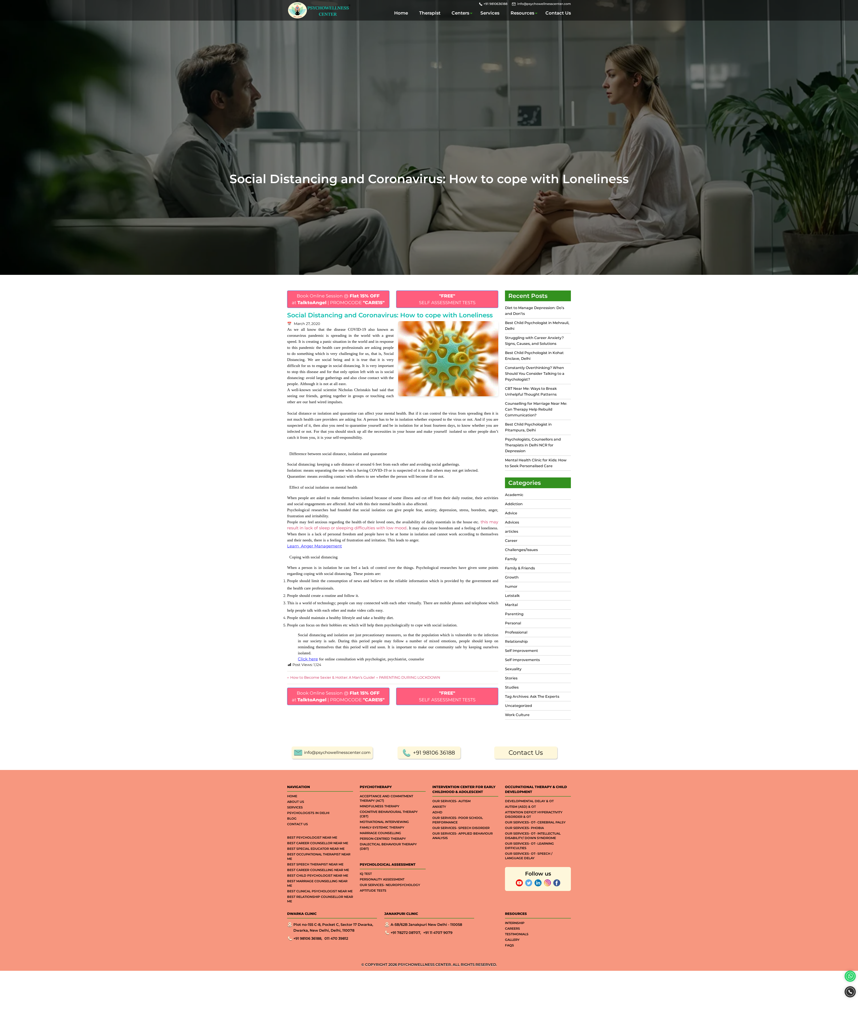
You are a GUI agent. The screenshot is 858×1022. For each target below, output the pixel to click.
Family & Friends (520, 568)
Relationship (516, 641)
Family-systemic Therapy (382, 827)
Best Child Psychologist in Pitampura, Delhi (528, 427)
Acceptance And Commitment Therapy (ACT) (386, 798)
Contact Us (558, 13)
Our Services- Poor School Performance (457, 820)
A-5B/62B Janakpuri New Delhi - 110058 (426, 924)
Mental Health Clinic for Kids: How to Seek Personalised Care (535, 463)
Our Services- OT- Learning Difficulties (529, 846)
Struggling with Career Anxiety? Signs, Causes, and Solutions (534, 341)
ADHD (437, 812)
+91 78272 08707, (406, 933)
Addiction (514, 504)
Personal (513, 623)
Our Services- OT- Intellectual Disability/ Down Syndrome (533, 835)
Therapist (429, 13)
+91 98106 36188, (307, 938)
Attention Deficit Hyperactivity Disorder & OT (533, 814)
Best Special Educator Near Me (316, 849)
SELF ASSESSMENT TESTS (447, 299)
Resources (522, 13)
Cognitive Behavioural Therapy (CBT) (389, 814)
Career (511, 541)
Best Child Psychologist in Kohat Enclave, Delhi (534, 356)
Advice (511, 513)
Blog (292, 818)
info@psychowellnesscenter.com (544, 4)
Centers (460, 13)
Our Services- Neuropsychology (390, 885)
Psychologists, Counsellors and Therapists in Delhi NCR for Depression (533, 445)
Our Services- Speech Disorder (461, 828)
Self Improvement (521, 651)
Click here (308, 659)
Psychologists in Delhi (308, 813)
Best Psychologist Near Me (312, 837)
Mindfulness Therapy (379, 806)
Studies (512, 687)
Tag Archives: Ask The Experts (532, 696)
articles (511, 531)
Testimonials (516, 934)
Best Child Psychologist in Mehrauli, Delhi (537, 326)
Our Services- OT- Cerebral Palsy (535, 822)
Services (489, 13)
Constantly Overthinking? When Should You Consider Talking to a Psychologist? (534, 374)
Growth (512, 577)
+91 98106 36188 (434, 752)
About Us (295, 802)
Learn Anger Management (314, 546)
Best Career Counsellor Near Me (317, 843)
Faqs (509, 945)
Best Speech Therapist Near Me (315, 864)
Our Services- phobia (524, 828)
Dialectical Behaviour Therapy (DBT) (388, 846)
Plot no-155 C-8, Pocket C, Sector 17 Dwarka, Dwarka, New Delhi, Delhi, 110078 (333, 927)
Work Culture (517, 715)
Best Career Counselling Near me (318, 870)
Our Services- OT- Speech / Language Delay (528, 856)
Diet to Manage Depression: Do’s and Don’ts (534, 311)
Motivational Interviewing (384, 822)
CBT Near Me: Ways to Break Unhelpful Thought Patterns (531, 391)
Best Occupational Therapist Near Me (318, 856)
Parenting (514, 614)
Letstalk (512, 596)
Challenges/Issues (521, 550)
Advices (512, 522)
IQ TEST (366, 874)
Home (401, 13)
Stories (511, 678)
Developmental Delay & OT (529, 801)
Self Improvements (522, 660)
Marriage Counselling (380, 833)
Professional (516, 632)
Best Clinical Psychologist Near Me (320, 891)
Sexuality (513, 669)
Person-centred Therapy (383, 839)
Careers (512, 929)
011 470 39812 (336, 938)
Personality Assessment (382, 879)
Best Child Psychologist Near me (317, 876)
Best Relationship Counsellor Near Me (320, 899)
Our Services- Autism (451, 801)
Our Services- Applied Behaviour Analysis (462, 835)
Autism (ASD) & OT (520, 807)
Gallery (512, 940)
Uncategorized (518, 706)
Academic (514, 495)
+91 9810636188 (495, 4)
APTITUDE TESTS (373, 890)
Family (511, 559)
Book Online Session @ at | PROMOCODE (338, 299)
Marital (511, 605)
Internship (514, 923)
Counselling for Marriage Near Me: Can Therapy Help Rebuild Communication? (536, 409)
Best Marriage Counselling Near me (317, 883)
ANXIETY (439, 807)
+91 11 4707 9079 (437, 933)
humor (511, 586)
